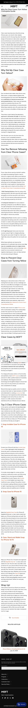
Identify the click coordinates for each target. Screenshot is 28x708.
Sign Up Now (20, 356)
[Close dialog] (26, 346)
